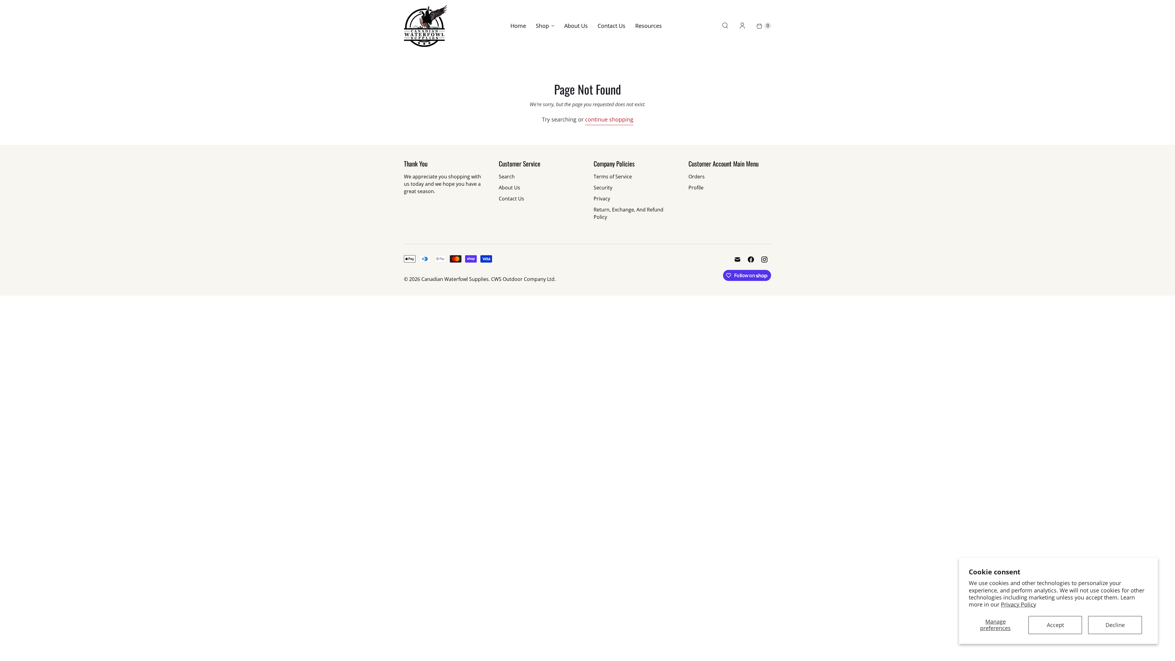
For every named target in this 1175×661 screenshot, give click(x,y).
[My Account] (742, 25)
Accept (1055, 625)
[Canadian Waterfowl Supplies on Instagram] (764, 259)
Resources (648, 25)
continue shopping (609, 119)
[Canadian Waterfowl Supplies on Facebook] (751, 259)
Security (603, 187)
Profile (695, 187)
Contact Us (611, 25)
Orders (696, 176)
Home (518, 25)
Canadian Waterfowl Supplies (455, 279)
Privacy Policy (1018, 604)
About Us (576, 25)
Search (507, 176)
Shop (542, 25)
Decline (1115, 625)
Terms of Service (613, 176)
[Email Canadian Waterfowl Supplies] (737, 259)
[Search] (725, 25)
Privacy (602, 198)
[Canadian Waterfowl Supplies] (425, 26)
